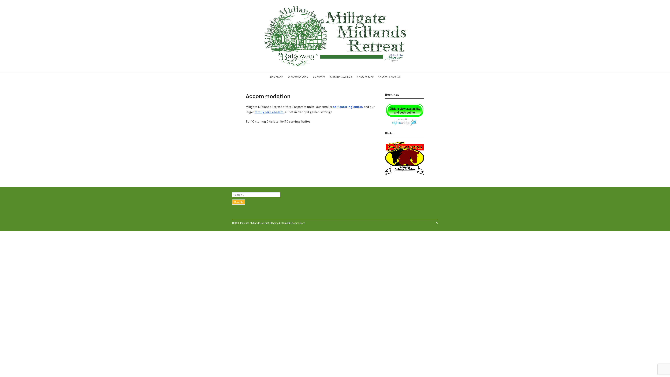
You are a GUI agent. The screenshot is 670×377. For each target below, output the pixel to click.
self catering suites (348, 107)
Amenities (319, 77)
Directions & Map (341, 77)
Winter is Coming (389, 77)
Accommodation (298, 77)
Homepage (276, 77)
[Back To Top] (437, 223)
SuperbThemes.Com (293, 222)
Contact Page (365, 77)
